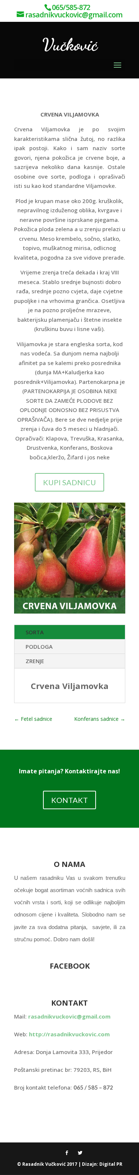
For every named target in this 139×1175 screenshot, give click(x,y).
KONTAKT (69, 800)
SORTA (35, 632)
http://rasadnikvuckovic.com (69, 1034)
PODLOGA (39, 646)
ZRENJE (35, 661)
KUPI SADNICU (69, 482)
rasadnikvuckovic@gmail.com (69, 1016)
